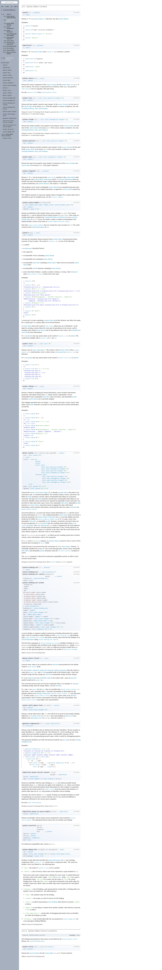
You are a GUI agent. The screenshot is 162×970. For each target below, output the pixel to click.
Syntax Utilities (11, 50)
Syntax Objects (64, 19)
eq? (55, 338)
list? (46, 343)
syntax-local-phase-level (60, 854)
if (37, 62)
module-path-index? (36, 205)
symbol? (46, 205)
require (25, 935)
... (35, 761)
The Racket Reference (9, 10)
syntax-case (31, 759)
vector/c (39, 474)
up (11, 6)
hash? (62, 849)
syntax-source (28, 78)
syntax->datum (28, 386)
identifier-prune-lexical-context (36, 772)
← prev (7, 6)
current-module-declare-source (58, 221)
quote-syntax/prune (34, 802)
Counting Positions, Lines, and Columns (35, 108)
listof (48, 723)
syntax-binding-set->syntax (34, 574)
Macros (9, 14)
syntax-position (29, 141)
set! (35, 767)
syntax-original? (29, 171)
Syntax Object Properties (42, 179)
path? (52, 205)
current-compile (57, 197)
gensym (65, 740)
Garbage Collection (43, 693)
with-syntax (33, 763)
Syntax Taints (10, 40)
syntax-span (27, 157)
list (45, 778)
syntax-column (75, 112)
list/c (38, 465)
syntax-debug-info (30, 849)
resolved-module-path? (62, 205)
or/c (41, 98)
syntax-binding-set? (31, 567)
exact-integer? (39, 612)
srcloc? (38, 463)
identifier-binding (70, 649)
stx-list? (29, 726)
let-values (36, 764)
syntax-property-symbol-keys (48, 519)
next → (16, 6)
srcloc (38, 541)
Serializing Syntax (11, 46)
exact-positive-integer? (52, 98)
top (2, 6)
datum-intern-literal (35, 274)
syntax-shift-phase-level (33, 705)
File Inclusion (10, 48)
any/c (28, 15)
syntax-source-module (31, 202)
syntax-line (27, 98)
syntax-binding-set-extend (33, 583)
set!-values (41, 757)
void (49, 767)
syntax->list (28, 343)
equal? (32, 672)
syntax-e (50, 52)
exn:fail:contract (64, 551)
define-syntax (30, 757)
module (59, 877)
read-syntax (26, 89)
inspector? (40, 629)
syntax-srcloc (32, 92)
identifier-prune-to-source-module (36, 811)
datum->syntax (37, 34)
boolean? (37, 12)
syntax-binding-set (30, 572)
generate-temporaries (31, 723)
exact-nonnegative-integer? (55, 119)
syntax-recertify (29, 825)
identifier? (27, 45)
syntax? (26, 12)
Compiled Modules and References (56, 217)
